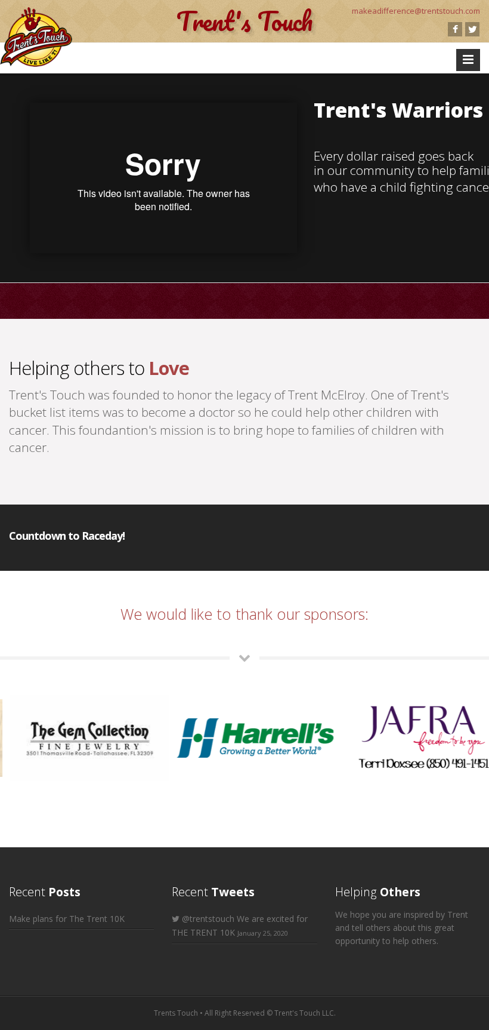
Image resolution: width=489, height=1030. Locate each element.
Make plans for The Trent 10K (67, 918)
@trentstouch (208, 918)
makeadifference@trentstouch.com (416, 10)
